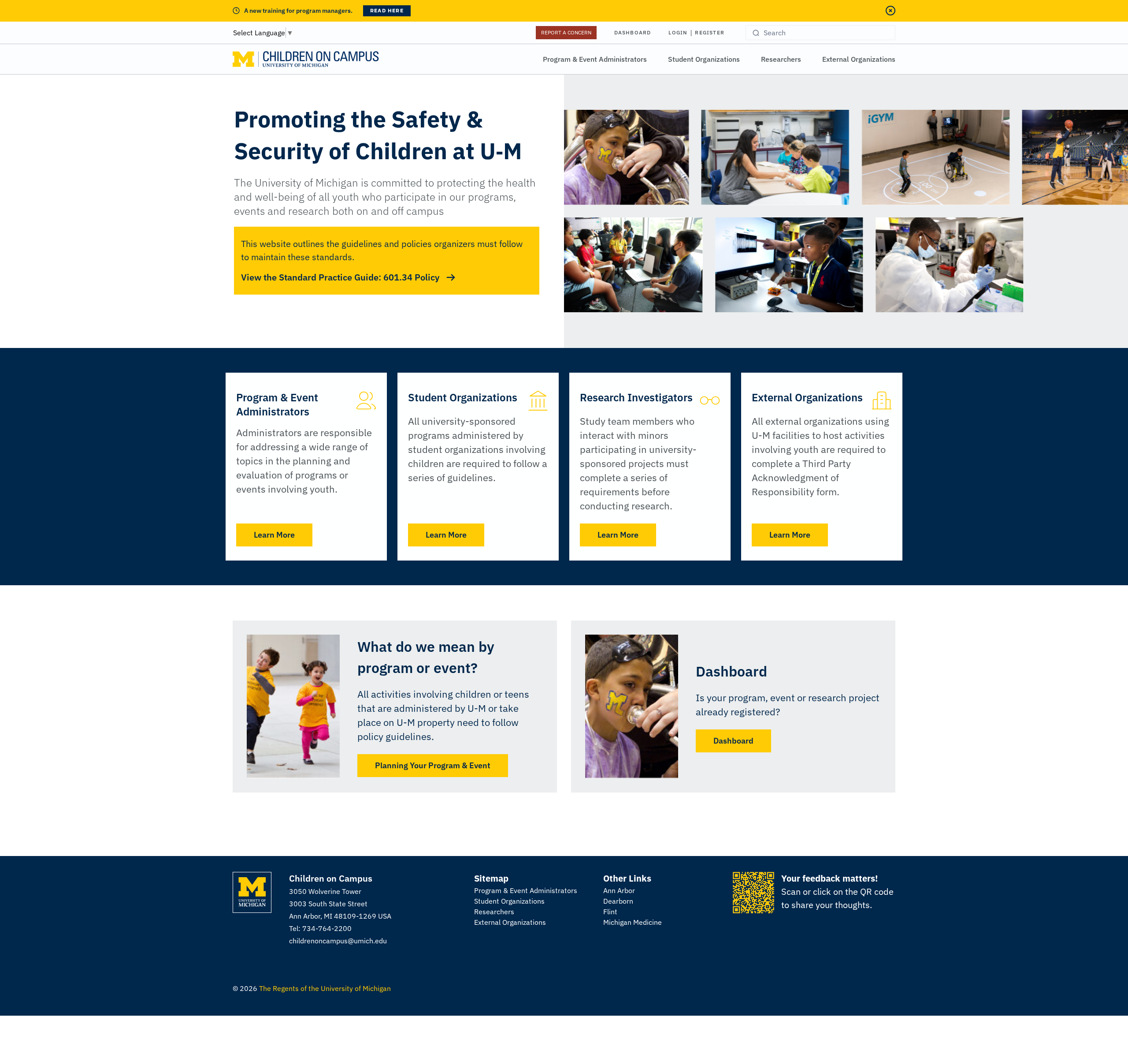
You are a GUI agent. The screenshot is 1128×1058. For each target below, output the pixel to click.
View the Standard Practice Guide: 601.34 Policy (340, 277)
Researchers (781, 59)
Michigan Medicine (632, 922)
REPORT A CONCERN (566, 32)
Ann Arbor (619, 890)
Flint (610, 911)
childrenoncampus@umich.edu (338, 940)
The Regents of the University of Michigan (325, 988)
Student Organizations (704, 59)
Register (709, 32)
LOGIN (677, 32)
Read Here (387, 10)
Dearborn (618, 901)
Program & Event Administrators (595, 59)
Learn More (274, 535)
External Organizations (858, 59)
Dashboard (632, 32)
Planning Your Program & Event (432, 765)
